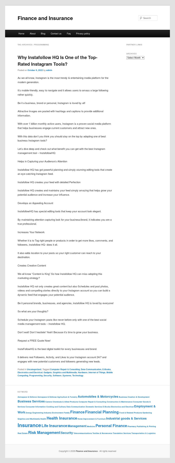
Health (43, 419)
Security (48, 375)
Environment (57, 412)
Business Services (31, 401)
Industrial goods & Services (126, 418)
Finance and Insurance (45, 18)
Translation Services (122, 433)
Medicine (91, 426)
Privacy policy (83, 33)
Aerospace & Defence (27, 397)
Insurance (29, 425)
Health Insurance (62, 418)
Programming (36, 375)
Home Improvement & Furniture (92, 419)
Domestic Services (94, 406)
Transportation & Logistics (143, 433)
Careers (48, 401)
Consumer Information (36, 406)
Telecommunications (82, 433)
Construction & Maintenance (120, 401)
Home (21, 33)
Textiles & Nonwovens (102, 433)
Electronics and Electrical (30, 372)
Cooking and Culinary (56, 406)
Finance (77, 412)
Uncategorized (34, 369)
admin (49, 70)
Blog (43, 33)
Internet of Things (97, 372)
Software (57, 375)
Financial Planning (102, 412)
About (33, 33)
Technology (77, 375)
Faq (69, 33)
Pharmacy (131, 426)
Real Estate (23, 433)
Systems (67, 375)
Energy (29, 412)
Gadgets (48, 372)
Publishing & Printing (146, 426)
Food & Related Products (130, 412)
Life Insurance (54, 425)
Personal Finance (111, 425)
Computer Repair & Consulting (65, 369)
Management (77, 426)
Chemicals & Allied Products (65, 401)
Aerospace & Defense (47, 397)
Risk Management (44, 432)
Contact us (56, 33)
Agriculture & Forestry (67, 397)
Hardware (83, 372)
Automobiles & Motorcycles (98, 396)
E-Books (106, 369)
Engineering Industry (41, 412)
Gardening (147, 412)
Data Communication (91, 369)
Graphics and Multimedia (65, 372)
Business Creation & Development (134, 397)
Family (67, 412)
